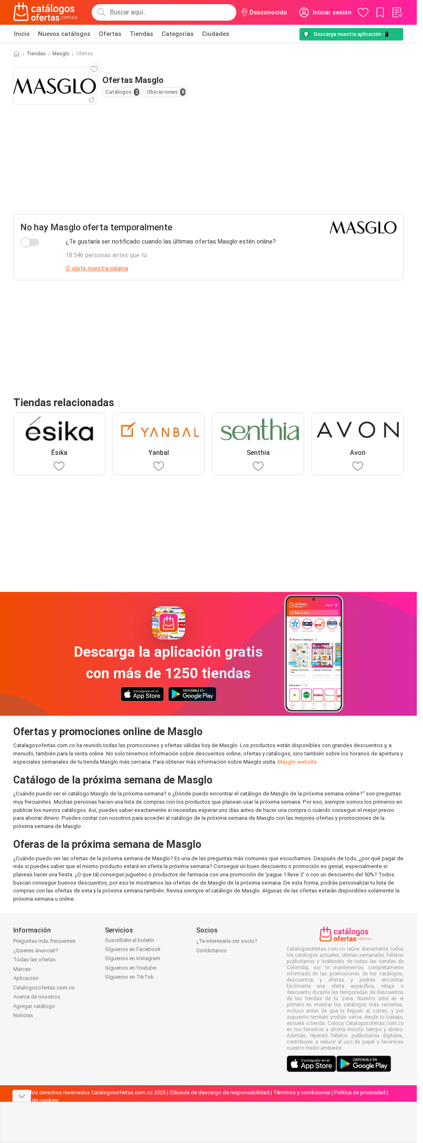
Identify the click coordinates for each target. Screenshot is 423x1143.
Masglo (60, 54)
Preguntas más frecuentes (44, 941)
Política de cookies (36, 1100)
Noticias (23, 1015)
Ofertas (110, 34)
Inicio (22, 34)
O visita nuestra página (97, 268)
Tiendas (141, 34)
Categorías (178, 34)
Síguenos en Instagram (132, 958)
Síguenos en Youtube (130, 968)
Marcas (22, 969)
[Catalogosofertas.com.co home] (45, 12)
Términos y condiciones (301, 1092)
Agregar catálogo (34, 1006)
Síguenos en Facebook (133, 949)
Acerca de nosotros (36, 997)
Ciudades (215, 34)
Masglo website (297, 762)
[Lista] (397, 12)
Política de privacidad (359, 1092)
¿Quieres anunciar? (35, 950)
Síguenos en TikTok (129, 977)
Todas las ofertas (34, 959)
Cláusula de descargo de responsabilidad (219, 1092)
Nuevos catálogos (64, 34)
